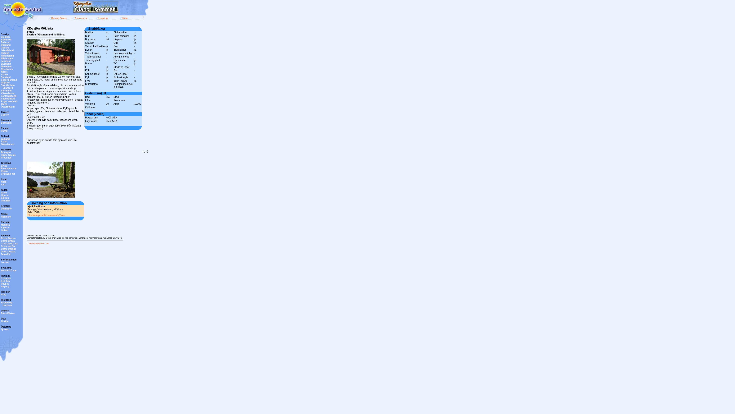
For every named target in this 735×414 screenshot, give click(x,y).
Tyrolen (5, 329)
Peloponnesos (8, 168)
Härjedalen (7, 58)
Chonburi (6, 278)
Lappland (6, 63)
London (5, 262)
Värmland (6, 90)
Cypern (5, 114)
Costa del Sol (8, 246)
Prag (3, 294)
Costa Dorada (8, 249)
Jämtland (6, 61)
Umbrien (5, 200)
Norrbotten (7, 69)
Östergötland (8, 106)
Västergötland (8, 96)
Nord (3, 182)
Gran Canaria (8, 251)
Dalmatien (6, 208)
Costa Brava (8, 241)
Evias (4, 165)
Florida (4, 321)
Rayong (5, 286)
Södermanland (9, 80)
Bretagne (6, 152)
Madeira (5, 224)
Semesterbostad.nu (39, 243)
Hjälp (124, 18)
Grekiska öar (8, 173)
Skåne (4, 74)
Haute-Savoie (8, 155)
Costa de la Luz (9, 243)
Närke (4, 72)
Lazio (4, 192)
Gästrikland (7, 50)
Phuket (5, 284)
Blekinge (6, 37)
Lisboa (4, 230)
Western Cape (8, 270)
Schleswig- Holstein (7, 304)
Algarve (5, 227)
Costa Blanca (8, 238)
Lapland (5, 139)
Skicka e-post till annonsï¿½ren (46, 215)
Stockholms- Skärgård (8, 86)
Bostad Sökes (59, 18)
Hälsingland (7, 55)
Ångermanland (9, 101)
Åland (4, 141)
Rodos (4, 171)
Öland (4, 104)
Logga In (103, 18)
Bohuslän (6, 39)
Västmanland (8, 98)
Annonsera (81, 18)
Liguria (4, 195)
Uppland (5, 82)
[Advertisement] (92, 14)
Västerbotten (8, 93)
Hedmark (6, 216)
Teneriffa (6, 254)
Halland (5, 53)
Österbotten (7, 144)
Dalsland (6, 45)
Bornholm (6, 123)
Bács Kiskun (8, 313)
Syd (3, 184)
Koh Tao (5, 281)
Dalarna (5, 42)
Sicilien (5, 198)
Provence (6, 157)
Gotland (5, 47)
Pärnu (4, 131)
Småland (6, 77)
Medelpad (6, 66)
